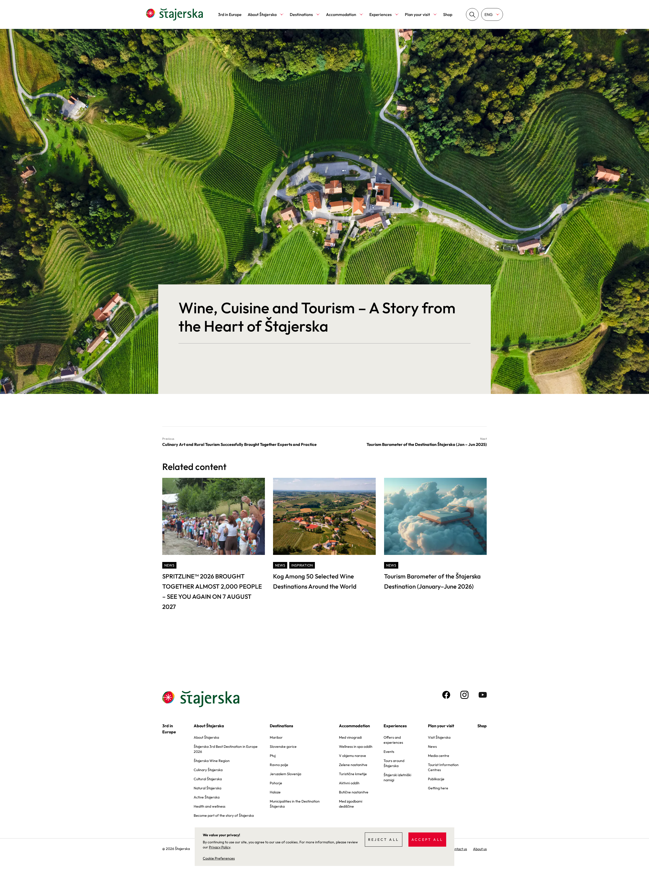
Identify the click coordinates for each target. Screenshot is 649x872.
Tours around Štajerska (394, 763)
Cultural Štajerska (208, 779)
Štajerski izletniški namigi (397, 777)
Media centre (438, 755)
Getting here (438, 788)
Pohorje (276, 783)
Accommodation (341, 14)
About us (480, 849)
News (169, 565)
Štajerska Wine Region (212, 760)
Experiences (380, 14)
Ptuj (273, 755)
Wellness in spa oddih (355, 746)
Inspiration (302, 565)
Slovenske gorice (283, 746)
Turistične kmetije (353, 774)
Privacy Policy (219, 847)
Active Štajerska (207, 797)
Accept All (427, 839)
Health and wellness (209, 806)
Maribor (276, 737)
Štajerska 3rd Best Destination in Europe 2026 (226, 749)
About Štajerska (262, 14)
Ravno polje (279, 764)
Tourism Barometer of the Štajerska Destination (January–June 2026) (432, 581)
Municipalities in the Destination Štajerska (295, 804)
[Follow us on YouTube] (483, 695)
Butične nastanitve (353, 792)
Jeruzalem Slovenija (285, 774)
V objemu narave (352, 755)
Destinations (301, 14)
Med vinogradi (350, 737)
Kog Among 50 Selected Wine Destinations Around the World (314, 581)
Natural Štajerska (207, 788)
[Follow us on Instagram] (464, 695)
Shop (447, 14)
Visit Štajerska (439, 737)
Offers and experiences (393, 740)
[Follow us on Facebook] (446, 695)
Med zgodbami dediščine (350, 804)
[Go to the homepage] (174, 14)
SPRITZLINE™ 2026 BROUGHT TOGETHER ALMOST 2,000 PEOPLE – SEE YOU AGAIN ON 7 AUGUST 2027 (212, 591)
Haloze (275, 792)
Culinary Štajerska (208, 770)
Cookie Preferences (219, 858)
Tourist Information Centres (443, 767)
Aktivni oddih (349, 783)
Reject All (383, 839)
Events (389, 751)
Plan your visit (417, 14)
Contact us (458, 849)
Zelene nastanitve (353, 764)
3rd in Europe (230, 14)
